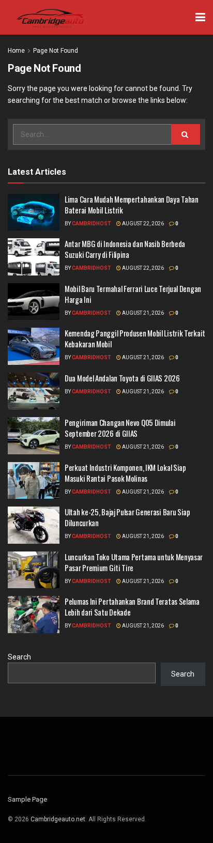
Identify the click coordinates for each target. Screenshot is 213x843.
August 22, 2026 (142, 223)
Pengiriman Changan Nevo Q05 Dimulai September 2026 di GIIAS (120, 428)
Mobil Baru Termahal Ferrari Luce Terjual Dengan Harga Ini (133, 294)
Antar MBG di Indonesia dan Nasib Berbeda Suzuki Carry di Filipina (125, 249)
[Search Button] (185, 134)
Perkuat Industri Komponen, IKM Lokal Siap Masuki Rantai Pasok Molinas (125, 473)
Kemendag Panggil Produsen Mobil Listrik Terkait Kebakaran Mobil (135, 338)
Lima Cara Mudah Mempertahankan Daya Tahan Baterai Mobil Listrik (132, 204)
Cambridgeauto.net (58, 819)
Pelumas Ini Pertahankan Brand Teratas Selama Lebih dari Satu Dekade (132, 606)
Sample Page (27, 799)
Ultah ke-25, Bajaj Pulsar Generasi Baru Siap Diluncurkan (127, 517)
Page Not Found (55, 50)
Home (16, 50)
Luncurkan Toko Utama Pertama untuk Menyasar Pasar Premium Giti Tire (134, 562)
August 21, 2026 (142, 313)
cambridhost (91, 223)
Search (19, 657)
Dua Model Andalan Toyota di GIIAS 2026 (122, 378)
